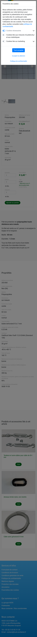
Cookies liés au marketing (15, 41)
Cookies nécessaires (13, 31)
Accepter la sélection (18, 56)
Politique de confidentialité (18, 61)
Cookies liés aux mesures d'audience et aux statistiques (19, 36)
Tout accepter (18, 50)
